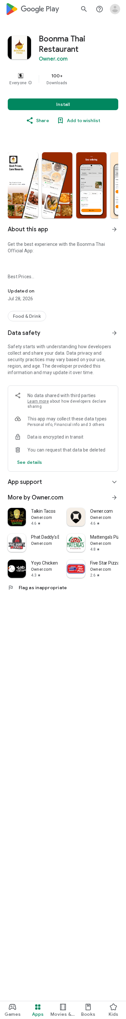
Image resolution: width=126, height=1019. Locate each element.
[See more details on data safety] (30, 462)
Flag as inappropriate (37, 587)
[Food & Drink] (27, 316)
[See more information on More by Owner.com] (114, 497)
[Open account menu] (115, 9)
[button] (30, 83)
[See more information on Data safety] (114, 333)
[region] (63, 79)
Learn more (38, 401)
